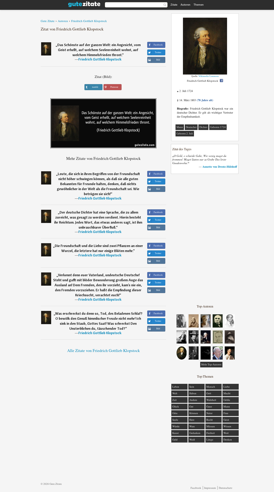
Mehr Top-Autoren (211, 364)
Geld (175, 439)
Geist (226, 419)
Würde (176, 426)
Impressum (210, 488)
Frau (225, 413)
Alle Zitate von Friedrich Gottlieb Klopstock (103, 350)
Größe (226, 400)
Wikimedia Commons (209, 76)
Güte (175, 413)
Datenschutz (225, 488)
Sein (191, 386)
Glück (175, 406)
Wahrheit (211, 400)
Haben (192, 393)
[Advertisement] (205, 239)
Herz (191, 419)
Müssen (210, 426)
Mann (180, 127)
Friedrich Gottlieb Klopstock (99, 59)
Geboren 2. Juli (185, 133)
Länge (209, 439)
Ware (192, 426)
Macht (226, 393)
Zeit (174, 400)
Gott (208, 393)
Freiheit (210, 433)
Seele (175, 419)
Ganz (209, 406)
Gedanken (194, 433)
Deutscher (191, 127)
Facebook (196, 488)
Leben (175, 386)
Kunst (175, 433)
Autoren (185, 4)
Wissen (227, 426)
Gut (191, 406)
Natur (209, 413)
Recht (209, 419)
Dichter (203, 127)
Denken (227, 439)
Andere (193, 400)
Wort (226, 433)
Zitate (173, 4)
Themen (199, 4)
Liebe (226, 386)
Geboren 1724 (218, 127)
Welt (174, 393)
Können (193, 413)
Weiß (192, 439)
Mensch (210, 386)
